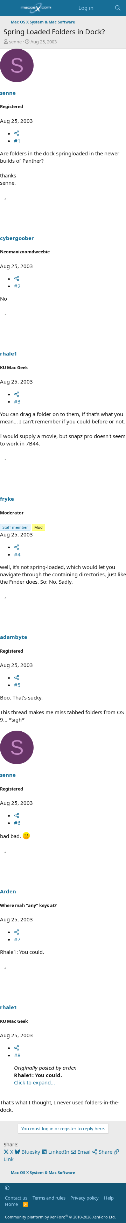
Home (11, 1204)
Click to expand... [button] (34, 1082)
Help (109, 1198)
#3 (17, 401)
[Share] (16, 133)
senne (15, 41)
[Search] (118, 7)
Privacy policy (84, 1198)
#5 (17, 684)
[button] (7, 1188)
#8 (17, 1055)
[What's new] (104, 7)
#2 (17, 285)
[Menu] (9, 8)
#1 (17, 140)
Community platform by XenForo (60, 1217)
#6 (17, 822)
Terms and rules (49, 1198)
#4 (17, 554)
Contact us (16, 1198)
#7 (17, 939)
